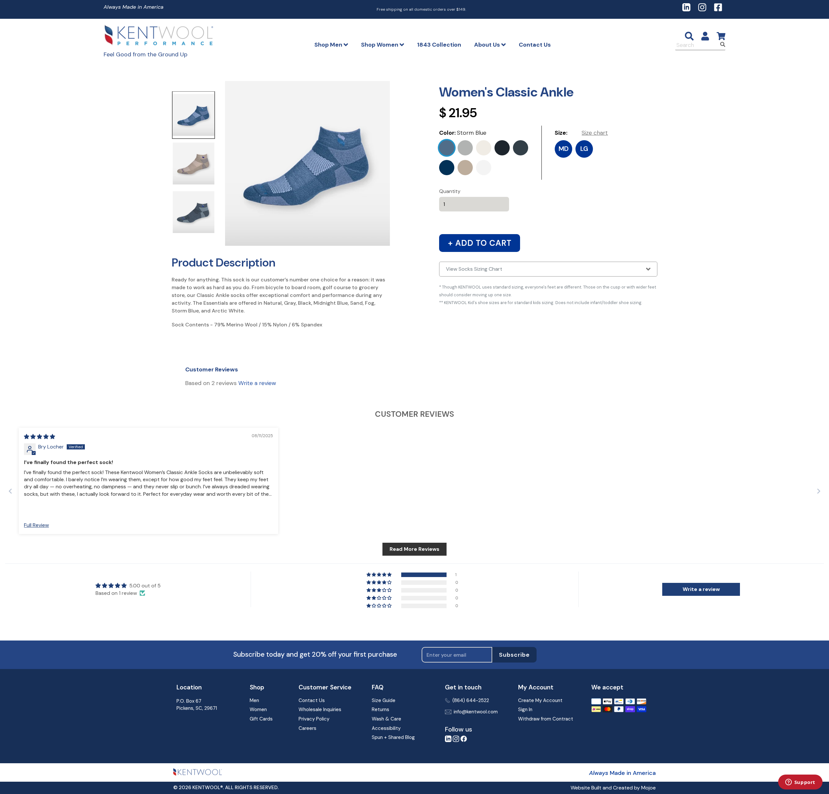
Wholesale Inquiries (320, 709)
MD (564, 148)
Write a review (257, 383)
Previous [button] (167, 164)
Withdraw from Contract (545, 719)
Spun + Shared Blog (393, 737)
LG (584, 148)
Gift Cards (261, 719)
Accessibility (386, 728)
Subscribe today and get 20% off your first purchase (315, 654)
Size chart (595, 133)
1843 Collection (439, 45)
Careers (307, 728)
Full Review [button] (36, 525)
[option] (193, 115)
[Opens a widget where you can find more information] (800, 783)
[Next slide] (818, 491)
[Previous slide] (10, 491)
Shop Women (380, 45)
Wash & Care (386, 719)
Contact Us (535, 45)
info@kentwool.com (476, 712)
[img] (39, 436)
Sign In (525, 709)
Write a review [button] (701, 589)
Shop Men (329, 45)
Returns (380, 709)
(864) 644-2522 (470, 700)
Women (258, 709)
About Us (487, 45)
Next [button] (220, 164)
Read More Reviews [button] (414, 549)
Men (254, 700)
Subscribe (514, 655)
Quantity (449, 191)
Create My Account (540, 700)
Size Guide (383, 700)
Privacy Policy (314, 719)
